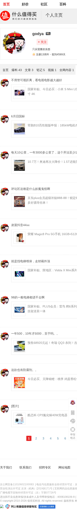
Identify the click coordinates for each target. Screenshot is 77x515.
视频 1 (52, 70)
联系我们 (25, 467)
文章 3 (29, 70)
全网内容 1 (66, 70)
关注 (42, 42)
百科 (62, 4)
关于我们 (6, 467)
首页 (6, 4)
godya (38, 34)
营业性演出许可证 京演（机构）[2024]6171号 (26, 488)
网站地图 (64, 467)
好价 (25, 4)
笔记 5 (40, 70)
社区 (44, 4)
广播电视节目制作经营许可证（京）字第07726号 (28, 492)
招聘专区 (45, 467)
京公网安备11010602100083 (17, 484)
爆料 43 (17, 70)
